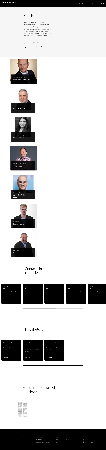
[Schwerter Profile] (9, 3)
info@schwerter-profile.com (37, 47)
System (57, 439)
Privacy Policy (68, 437)
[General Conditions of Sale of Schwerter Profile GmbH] (23, 411)
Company (58, 436)
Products (57, 437)
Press (67, 440)
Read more (6, 300)
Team (57, 442)
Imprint (67, 436)
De (79, 3)
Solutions (58, 440)
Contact (67, 439)
